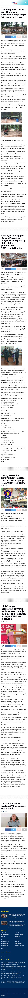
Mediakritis (6, 993)
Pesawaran (17, 936)
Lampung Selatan (5, 939)
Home (2, 7)
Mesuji (2, 946)
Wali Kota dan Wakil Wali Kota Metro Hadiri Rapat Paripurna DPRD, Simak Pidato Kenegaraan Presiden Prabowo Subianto (16, 923)
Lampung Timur (5, 943)
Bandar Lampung (8, 472)
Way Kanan (17, 946)
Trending (17, 941)
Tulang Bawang (18, 943)
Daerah (3, 936)
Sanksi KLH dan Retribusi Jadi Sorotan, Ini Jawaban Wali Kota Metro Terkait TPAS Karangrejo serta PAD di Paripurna (13, 977)
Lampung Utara (4, 945)
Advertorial (3, 932)
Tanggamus (17, 939)
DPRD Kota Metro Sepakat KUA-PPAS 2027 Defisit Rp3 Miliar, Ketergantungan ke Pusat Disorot (17, 916)
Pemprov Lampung (19, 934)
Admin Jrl (5, 20)
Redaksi (3, 956)
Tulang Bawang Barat (19, 945)
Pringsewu (17, 938)
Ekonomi (3, 938)
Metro (6, 233)
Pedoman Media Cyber (6, 955)
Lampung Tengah (8, 7)
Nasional (17, 932)
